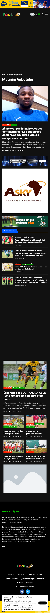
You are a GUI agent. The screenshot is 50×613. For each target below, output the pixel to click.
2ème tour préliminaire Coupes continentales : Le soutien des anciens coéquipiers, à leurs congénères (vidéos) (22, 133)
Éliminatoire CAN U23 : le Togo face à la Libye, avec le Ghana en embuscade (13, 457)
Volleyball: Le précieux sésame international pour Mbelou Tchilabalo (34, 432)
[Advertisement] (25, 44)
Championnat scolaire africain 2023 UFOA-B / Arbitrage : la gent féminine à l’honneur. (31, 281)
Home (4, 74)
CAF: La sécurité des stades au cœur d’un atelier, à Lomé (35, 457)
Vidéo (14, 125)
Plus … (4, 546)
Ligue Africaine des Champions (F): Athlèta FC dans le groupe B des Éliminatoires (30, 254)
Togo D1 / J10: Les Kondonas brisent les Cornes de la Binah (31, 268)
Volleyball (30, 427)
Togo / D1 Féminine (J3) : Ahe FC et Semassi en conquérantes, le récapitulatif (30, 241)
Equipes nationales (35, 574)
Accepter (43, 603)
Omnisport (39, 424)
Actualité (6, 125)
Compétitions (21, 574)
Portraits (20, 583)
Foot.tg (7, 150)
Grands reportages (28, 579)
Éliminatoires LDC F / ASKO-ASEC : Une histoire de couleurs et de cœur (24, 396)
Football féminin (18, 388)
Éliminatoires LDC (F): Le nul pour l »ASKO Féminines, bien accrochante (13, 432)
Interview (40, 579)
